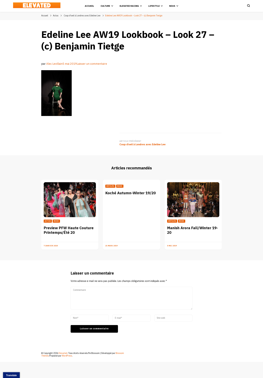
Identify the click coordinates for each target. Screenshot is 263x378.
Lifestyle (154, 6)
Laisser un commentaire (92, 64)
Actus (55, 15)
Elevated (63, 353)
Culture (105, 6)
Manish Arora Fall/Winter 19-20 (192, 230)
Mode (56, 221)
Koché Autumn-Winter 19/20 (130, 193)
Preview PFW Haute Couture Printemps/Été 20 (69, 230)
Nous (172, 6)
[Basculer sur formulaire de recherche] (248, 5)
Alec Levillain (54, 64)
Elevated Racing (129, 6)
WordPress (67, 355)
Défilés (110, 186)
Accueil (89, 6)
